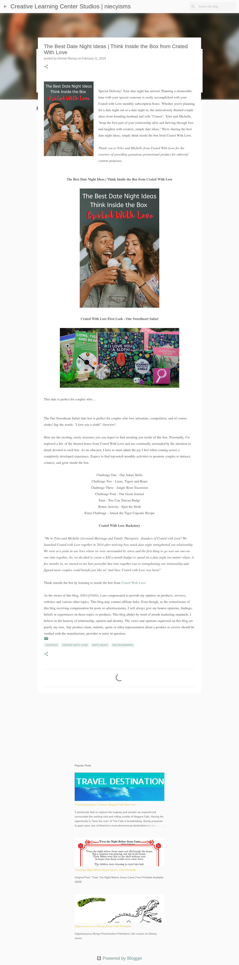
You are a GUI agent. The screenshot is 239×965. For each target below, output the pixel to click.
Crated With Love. (133, 582)
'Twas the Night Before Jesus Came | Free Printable (105, 869)
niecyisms (89, 595)
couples (51, 645)
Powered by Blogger (121, 958)
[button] (46, 67)
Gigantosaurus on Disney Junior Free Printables (103, 926)
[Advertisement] (119, 725)
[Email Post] (46, 639)
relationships (122, 645)
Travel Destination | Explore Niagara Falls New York (105, 804)
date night (100, 645)
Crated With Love (75, 645)
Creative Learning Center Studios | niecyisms (70, 6)
